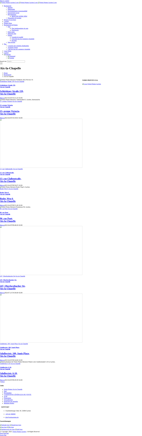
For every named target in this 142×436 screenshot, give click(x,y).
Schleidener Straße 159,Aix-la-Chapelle (12, 81)
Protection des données (11, 401)
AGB (5, 396)
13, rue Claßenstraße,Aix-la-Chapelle (11, 169)
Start (5, 391)
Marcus (2, 98)
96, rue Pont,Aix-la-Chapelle (9, 209)
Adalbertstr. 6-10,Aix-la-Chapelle (10, 363)
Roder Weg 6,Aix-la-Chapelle (9, 189)
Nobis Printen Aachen (19, 431)
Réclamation (7, 393)
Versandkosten (8, 400)
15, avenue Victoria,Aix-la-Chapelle (11, 101)
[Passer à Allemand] (11, 56)
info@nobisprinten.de (12, 417)
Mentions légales (9, 403)
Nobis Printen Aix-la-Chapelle (13, 389)
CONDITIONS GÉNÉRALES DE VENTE (17, 394)
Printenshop (7, 398)
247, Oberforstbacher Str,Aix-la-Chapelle (12, 276)
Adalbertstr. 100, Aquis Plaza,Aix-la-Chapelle (14, 344)
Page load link (4, 433)
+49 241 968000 (10, 414)
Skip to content (4, 1)
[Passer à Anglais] (11, 58)
